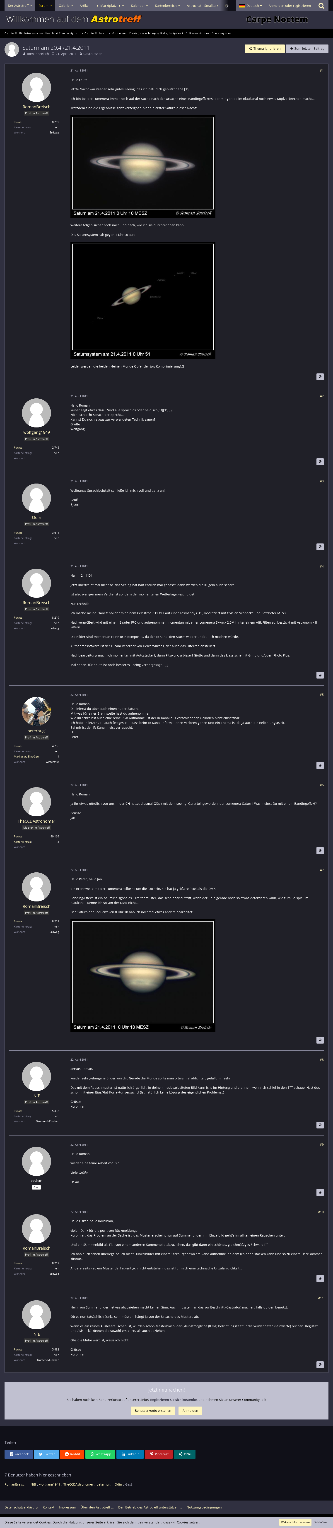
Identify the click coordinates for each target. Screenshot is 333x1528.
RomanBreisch (38, 54)
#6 (322, 785)
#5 (322, 694)
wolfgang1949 (49, 1484)
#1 (322, 70)
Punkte (18, 122)
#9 (322, 1144)
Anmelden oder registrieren (290, 5)
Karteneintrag (22, 842)
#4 (322, 566)
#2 (322, 396)
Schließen (320, 1522)
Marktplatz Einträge (26, 756)
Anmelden (190, 1410)
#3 (322, 481)
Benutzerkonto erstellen (153, 1410)
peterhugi (104, 1484)
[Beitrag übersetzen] (320, 376)
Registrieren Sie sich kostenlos (174, 1399)
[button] (250, 5)
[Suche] (321, 5)
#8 (322, 1059)
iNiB (33, 1484)
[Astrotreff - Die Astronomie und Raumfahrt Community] (166, 19)
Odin (118, 1484)
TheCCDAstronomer (78, 1484)
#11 (321, 1298)
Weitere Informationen (295, 1522)
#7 (322, 870)
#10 (321, 1212)
